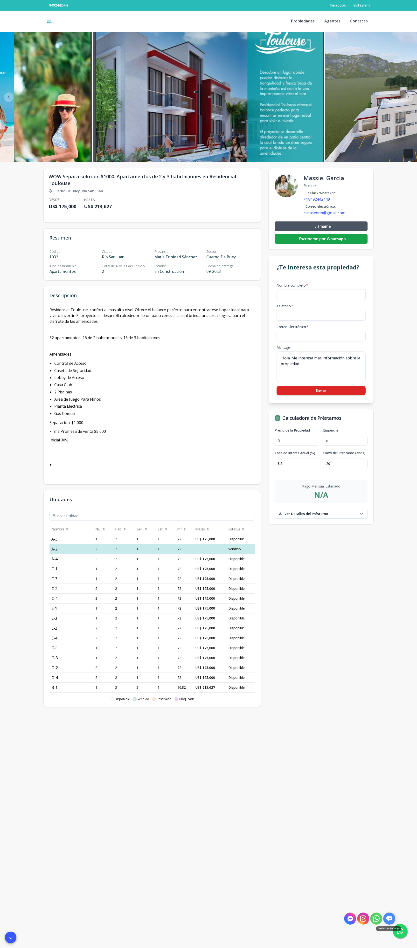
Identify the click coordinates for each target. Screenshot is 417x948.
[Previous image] (9, 97)
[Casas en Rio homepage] (51, 21)
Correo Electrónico (292, 326)
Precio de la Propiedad (292, 430)
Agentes (332, 21)
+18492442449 (317, 199)
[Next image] (408, 97)
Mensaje (283, 347)
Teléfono (285, 306)
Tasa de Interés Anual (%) (295, 453)
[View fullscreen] (408, 153)
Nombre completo (292, 285)
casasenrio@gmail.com (325, 212)
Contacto (359, 21)
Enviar (321, 390)
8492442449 (59, 5)
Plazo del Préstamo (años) (344, 453)
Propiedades (303, 21)
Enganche (331, 430)
